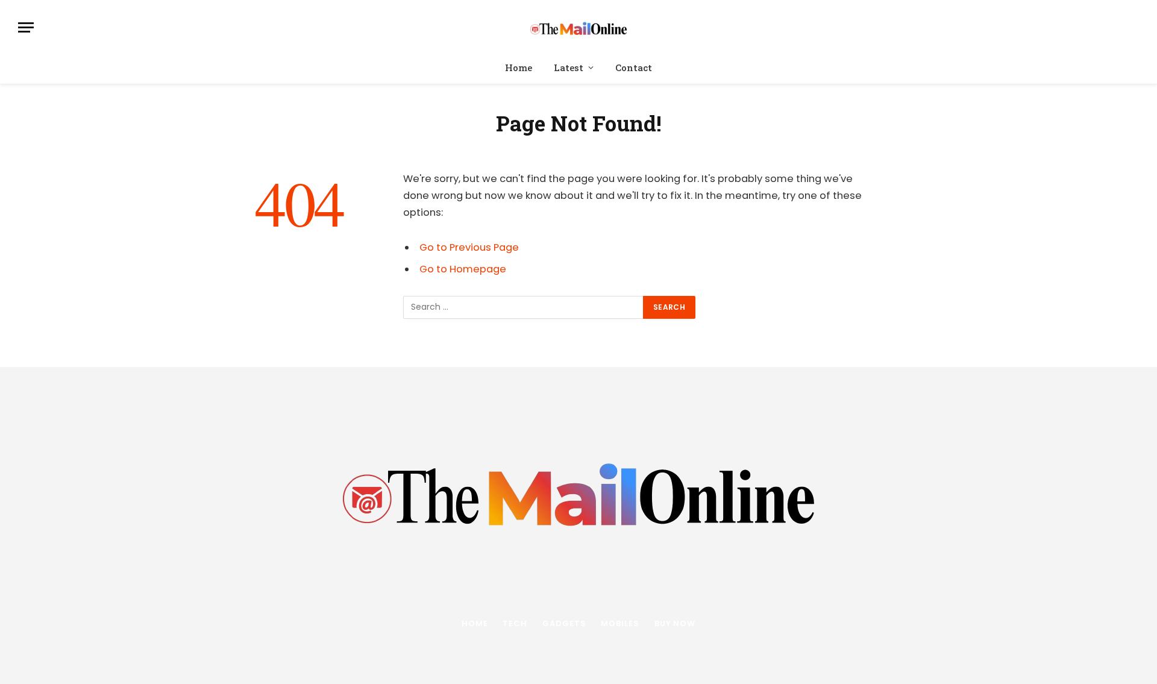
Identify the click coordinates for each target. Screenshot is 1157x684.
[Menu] (26, 27)
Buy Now (674, 623)
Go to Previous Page (469, 247)
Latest (568, 67)
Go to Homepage (462, 269)
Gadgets (564, 623)
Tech (515, 623)
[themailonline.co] (579, 27)
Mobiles (620, 623)
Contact (633, 67)
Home (518, 67)
